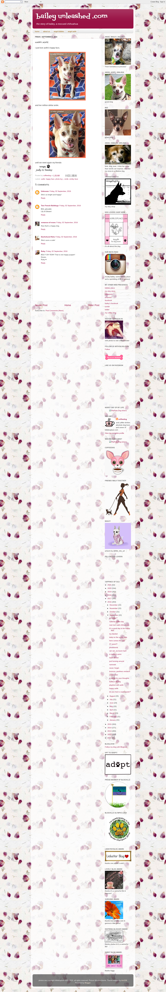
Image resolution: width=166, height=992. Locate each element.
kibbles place (110, 288)
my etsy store (110, 291)
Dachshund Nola (48, 237)
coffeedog (47, 175)
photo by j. (59, 179)
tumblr (107, 307)
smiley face (73, 179)
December (114, 605)
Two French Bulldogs (50, 206)
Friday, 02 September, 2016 (60, 191)
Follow (107, 349)
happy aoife (113, 688)
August (112, 696)
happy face (50, 179)
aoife (43, 179)
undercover (113, 675)
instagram (109, 294)
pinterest (108, 297)
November (114, 608)
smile (66, 179)
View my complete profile (114, 433)
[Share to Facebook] (73, 175)
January (113, 720)
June (112, 703)
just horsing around (116, 661)
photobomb (113, 647)
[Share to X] (71, 175)
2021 (110, 585)
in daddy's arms (115, 654)
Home (68, 305)
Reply (43, 198)
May (111, 706)
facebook (108, 300)
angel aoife (72, 31)
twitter (107, 310)
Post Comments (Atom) (55, 311)
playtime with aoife (116, 685)
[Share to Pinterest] (75, 175)
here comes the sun (117, 641)
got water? (113, 618)
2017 (110, 598)
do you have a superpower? (120, 692)
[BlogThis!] (69, 175)
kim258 (124, 980)
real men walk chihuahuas (119, 625)
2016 (110, 602)
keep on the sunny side (118, 637)
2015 (110, 724)
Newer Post (41, 305)
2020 (110, 588)
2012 (110, 734)
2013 (110, 731)
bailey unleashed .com (72, 16)
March (112, 713)
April (112, 710)
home (37, 31)
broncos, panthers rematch (119, 671)
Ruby (43, 251)
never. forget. (114, 668)
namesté (112, 665)
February (113, 717)
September (114, 615)
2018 (110, 595)
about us (46, 31)
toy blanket (113, 634)
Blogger (88, 983)
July (111, 699)
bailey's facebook (111, 303)
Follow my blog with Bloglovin (116, 747)
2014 (110, 728)
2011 (110, 738)
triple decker (114, 658)
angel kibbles (59, 31)
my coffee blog (110, 313)
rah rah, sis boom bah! (118, 651)
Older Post (93, 305)
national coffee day (116, 622)
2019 (110, 592)
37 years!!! (113, 644)
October (113, 612)
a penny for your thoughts (119, 678)
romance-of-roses (48, 222)
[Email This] (66, 175)
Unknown (45, 191)
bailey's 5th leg (115, 682)
